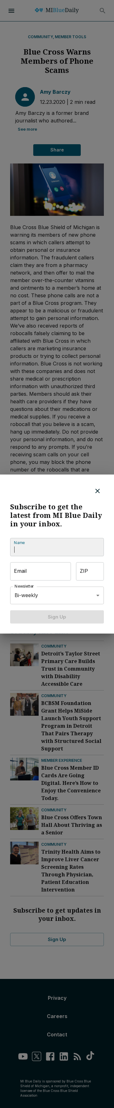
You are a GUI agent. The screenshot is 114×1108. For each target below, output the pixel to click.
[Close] (97, 490)
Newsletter (24, 586)
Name (19, 542)
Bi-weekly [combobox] (26, 595)
